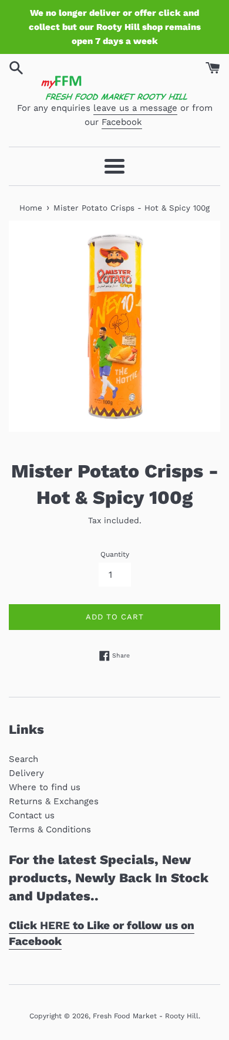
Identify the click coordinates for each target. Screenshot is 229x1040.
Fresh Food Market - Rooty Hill (145, 1016)
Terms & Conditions (50, 829)
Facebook (122, 122)
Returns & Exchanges (54, 801)
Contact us (32, 815)
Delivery (26, 773)
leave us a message (135, 108)
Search (23, 759)
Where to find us (44, 787)
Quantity (114, 554)
